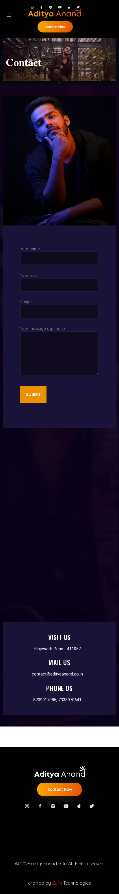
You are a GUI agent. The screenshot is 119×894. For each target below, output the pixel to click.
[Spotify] (50, 7)
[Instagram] (32, 7)
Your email (29, 275)
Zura (57, 883)
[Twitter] (78, 7)
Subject (27, 301)
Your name (30, 248)
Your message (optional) (42, 328)
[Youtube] (60, 7)
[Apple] (69, 7)
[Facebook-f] (41, 7)
